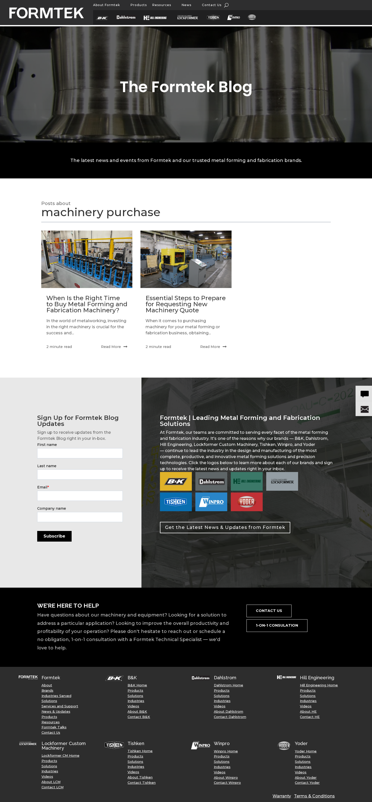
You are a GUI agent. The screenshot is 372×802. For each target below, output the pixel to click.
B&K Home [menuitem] (137, 685)
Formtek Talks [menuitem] (54, 727)
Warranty (282, 796)
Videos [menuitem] (133, 706)
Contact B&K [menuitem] (139, 717)
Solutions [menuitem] (49, 701)
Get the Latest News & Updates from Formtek (225, 527)
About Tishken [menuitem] (140, 777)
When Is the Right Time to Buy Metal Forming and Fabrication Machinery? (86, 304)
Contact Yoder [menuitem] (307, 782)
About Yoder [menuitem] (306, 777)
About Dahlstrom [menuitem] (228, 711)
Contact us (269, 610)
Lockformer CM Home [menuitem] (60, 755)
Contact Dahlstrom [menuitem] (230, 717)
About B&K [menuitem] (137, 711)
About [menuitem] (47, 685)
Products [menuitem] (139, 5)
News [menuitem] (186, 5)
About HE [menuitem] (308, 711)
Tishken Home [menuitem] (140, 751)
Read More (111, 346)
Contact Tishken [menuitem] (142, 782)
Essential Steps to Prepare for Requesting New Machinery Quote (186, 304)
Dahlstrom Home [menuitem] (228, 685)
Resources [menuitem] (161, 5)
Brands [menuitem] (47, 690)
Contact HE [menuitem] (310, 717)
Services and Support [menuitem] (60, 706)
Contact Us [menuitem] (211, 5)
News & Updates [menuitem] (56, 711)
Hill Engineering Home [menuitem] (319, 685)
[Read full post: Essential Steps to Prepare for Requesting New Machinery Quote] (186, 259)
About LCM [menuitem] (51, 782)
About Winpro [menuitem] (226, 777)
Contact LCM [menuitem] (53, 787)
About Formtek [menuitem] (106, 5)
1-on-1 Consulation (277, 625)
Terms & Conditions (314, 796)
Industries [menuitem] (136, 701)
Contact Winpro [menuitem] (227, 782)
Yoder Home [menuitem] (306, 751)
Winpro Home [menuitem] (226, 751)
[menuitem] (104, 19)
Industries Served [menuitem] (56, 696)
